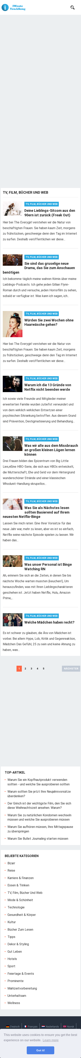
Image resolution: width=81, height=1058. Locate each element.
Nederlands (52, 1026)
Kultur (11, 922)
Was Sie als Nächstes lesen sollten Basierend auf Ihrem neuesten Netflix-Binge (36, 512)
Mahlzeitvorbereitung (22, 988)
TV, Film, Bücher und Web (42, 204)
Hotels (12, 959)
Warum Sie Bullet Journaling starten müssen (37, 838)
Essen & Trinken (18, 885)
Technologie (16, 907)
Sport (11, 966)
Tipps (11, 937)
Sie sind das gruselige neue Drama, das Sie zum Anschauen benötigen (39, 267)
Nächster (71, 668)
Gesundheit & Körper (21, 915)
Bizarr (11, 863)
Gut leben (14, 951)
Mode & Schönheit (20, 900)
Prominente (15, 981)
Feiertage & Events (20, 974)
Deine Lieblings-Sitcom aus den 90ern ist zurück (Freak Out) (49, 212)
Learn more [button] (51, 1040)
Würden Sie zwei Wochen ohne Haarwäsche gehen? (49, 322)
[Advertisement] (40, 57)
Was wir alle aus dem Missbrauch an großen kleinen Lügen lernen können (51, 449)
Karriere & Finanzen (20, 878)
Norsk (70, 1026)
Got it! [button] (40, 1050)
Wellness (13, 1003)
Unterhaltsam (16, 996)
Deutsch (15, 1026)
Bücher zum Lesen (20, 929)
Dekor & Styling (18, 944)
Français (33, 1026)
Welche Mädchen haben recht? (49, 622)
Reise (11, 870)
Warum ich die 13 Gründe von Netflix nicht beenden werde (47, 387)
